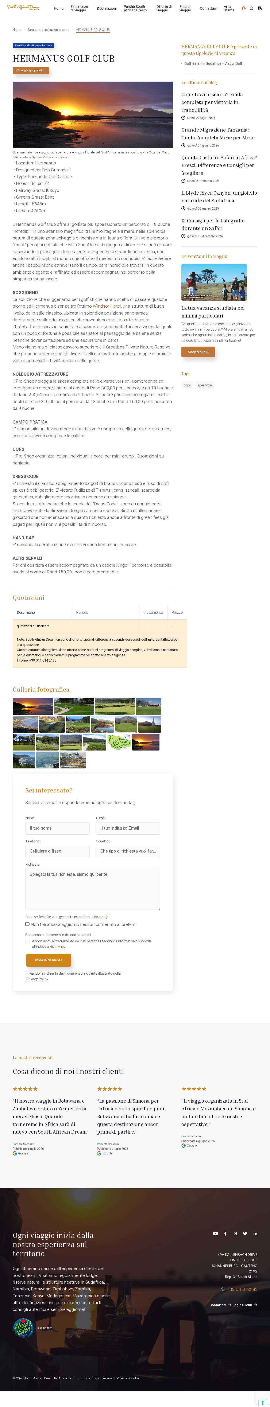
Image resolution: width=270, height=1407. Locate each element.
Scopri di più (198, 352)
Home (58, 8)
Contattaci (208, 8)
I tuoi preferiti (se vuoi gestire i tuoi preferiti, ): (66, 917)
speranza (204, 385)
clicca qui (99, 917)
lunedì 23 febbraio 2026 (203, 181)
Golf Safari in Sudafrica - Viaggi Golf (213, 63)
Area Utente (229, 8)
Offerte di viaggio (164, 8)
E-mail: (101, 818)
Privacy (122, 1378)
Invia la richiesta (48, 960)
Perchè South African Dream (135, 8)
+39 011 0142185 (242, 1289)
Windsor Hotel (107, 306)
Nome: (30, 818)
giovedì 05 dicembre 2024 (205, 236)
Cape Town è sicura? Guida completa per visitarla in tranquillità (212, 102)
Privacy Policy (37, 979)
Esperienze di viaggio (79, 8)
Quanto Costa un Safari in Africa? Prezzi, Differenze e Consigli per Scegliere (219, 165)
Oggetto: (102, 841)
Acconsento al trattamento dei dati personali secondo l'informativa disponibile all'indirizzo (92, 944)
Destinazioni (107, 8)
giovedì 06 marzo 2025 (203, 208)
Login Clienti (242, 1305)
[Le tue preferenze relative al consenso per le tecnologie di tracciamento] (263, 1403)
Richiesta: (32, 864)
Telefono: (32, 841)
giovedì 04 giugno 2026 (203, 145)
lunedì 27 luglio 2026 (201, 118)
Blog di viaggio (185, 8)
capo (187, 385)
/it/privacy (57, 946)
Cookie (134, 1378)
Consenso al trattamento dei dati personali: (58, 935)
